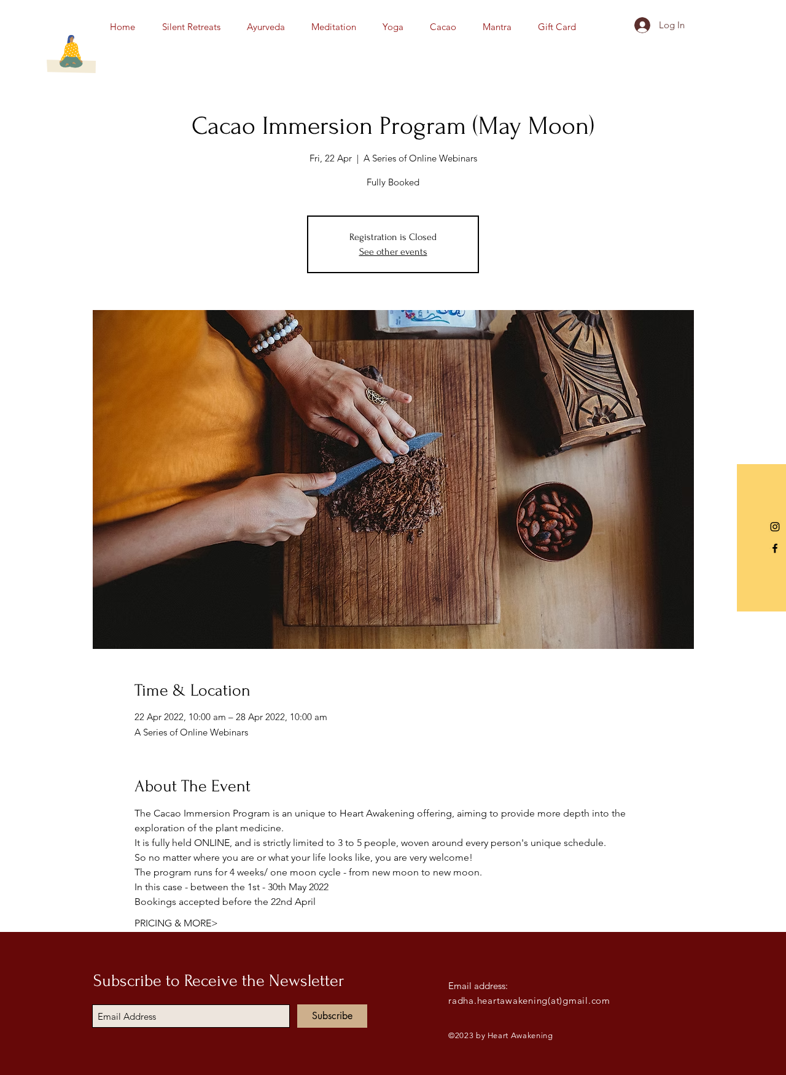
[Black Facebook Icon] (775, 548)
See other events (393, 251)
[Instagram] (775, 527)
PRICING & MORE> (176, 923)
